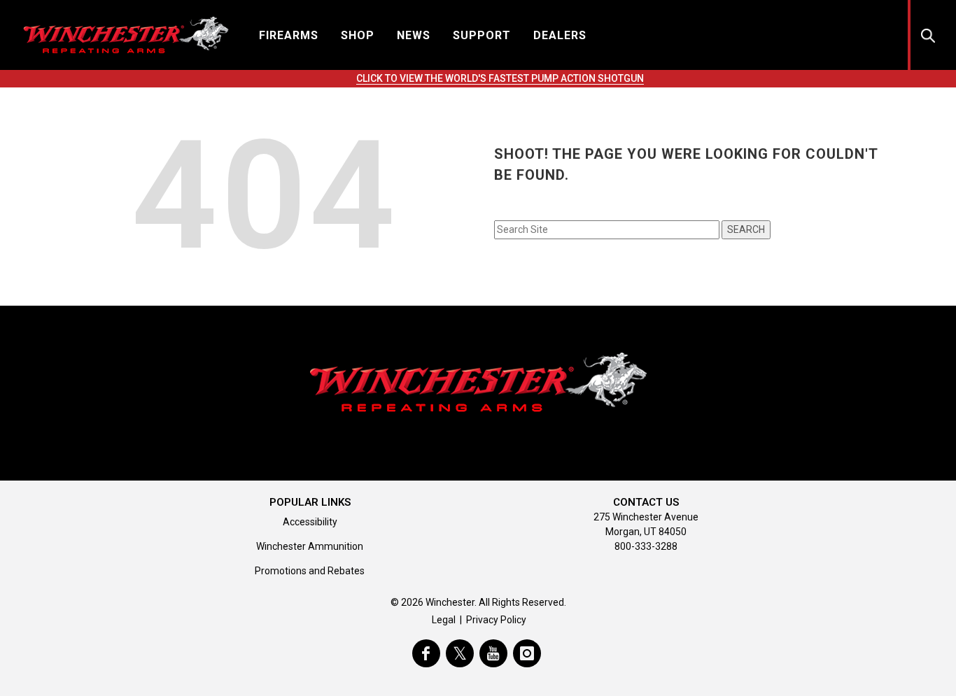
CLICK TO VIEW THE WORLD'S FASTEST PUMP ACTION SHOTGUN (500, 78)
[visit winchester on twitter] (460, 653)
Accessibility (310, 521)
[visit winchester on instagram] (527, 653)
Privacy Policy (496, 619)
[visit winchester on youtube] (493, 653)
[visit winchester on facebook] (426, 653)
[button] (288, 34)
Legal (444, 619)
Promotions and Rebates (310, 570)
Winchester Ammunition (309, 546)
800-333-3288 (645, 546)
